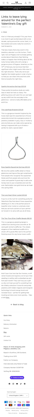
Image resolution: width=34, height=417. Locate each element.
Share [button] (5, 32)
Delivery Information (10, 324)
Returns (6, 328)
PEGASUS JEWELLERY (16, 408)
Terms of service (12, 413)
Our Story (7, 320)
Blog (5, 332)
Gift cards (7, 336)
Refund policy (15, 410)
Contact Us (7, 340)
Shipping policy (23, 413)
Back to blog (18, 304)
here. (8, 297)
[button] (4, 3)
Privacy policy (24, 410)
